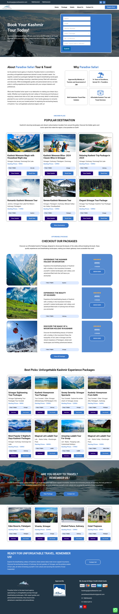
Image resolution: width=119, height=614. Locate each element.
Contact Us (89, 7)
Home (57, 7)
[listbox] (77, 33)
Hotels (72, 7)
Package (64, 7)
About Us (80, 7)
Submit (66, 49)
